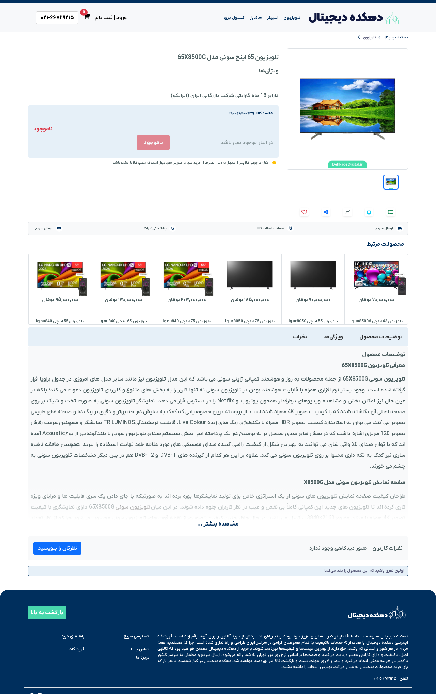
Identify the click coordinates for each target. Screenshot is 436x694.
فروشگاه (76, 649)
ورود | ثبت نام (111, 17)
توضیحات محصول (381, 337)
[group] (376, 289)
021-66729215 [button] (57, 17)
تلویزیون (369, 37)
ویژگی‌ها (333, 337)
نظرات (300, 337)
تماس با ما (140, 649)
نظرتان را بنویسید (57, 548)
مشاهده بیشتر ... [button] (218, 524)
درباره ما (142, 657)
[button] (391, 182)
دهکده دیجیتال (396, 37)
